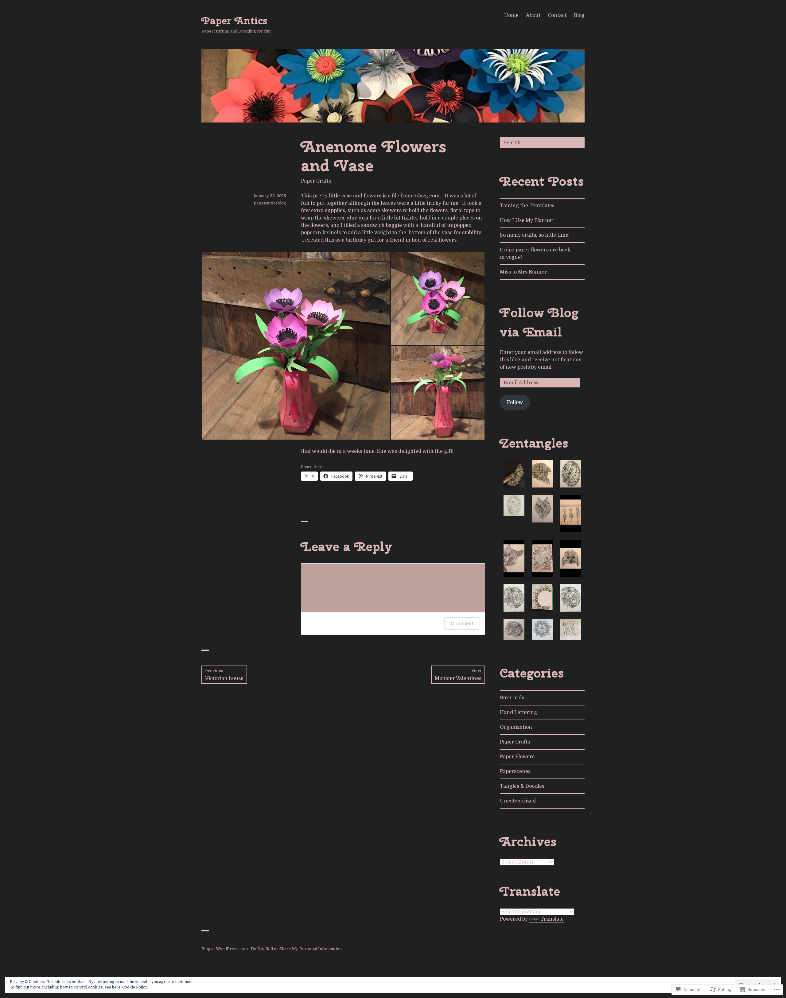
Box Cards (512, 698)
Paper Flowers (517, 756)
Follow (515, 402)
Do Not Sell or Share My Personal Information (296, 948)
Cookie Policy (134, 987)
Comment (462, 623)
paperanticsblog (270, 203)
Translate (552, 919)
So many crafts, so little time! (535, 235)
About (533, 15)
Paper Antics (234, 20)
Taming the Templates (527, 205)
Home (511, 15)
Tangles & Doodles (522, 786)
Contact (557, 15)
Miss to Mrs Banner (523, 272)
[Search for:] (542, 143)
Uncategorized (518, 801)
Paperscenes (515, 771)
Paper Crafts (316, 181)
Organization (516, 727)
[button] (296, 345)
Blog (579, 15)
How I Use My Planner (527, 220)
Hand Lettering (518, 712)
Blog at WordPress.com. (225, 948)
